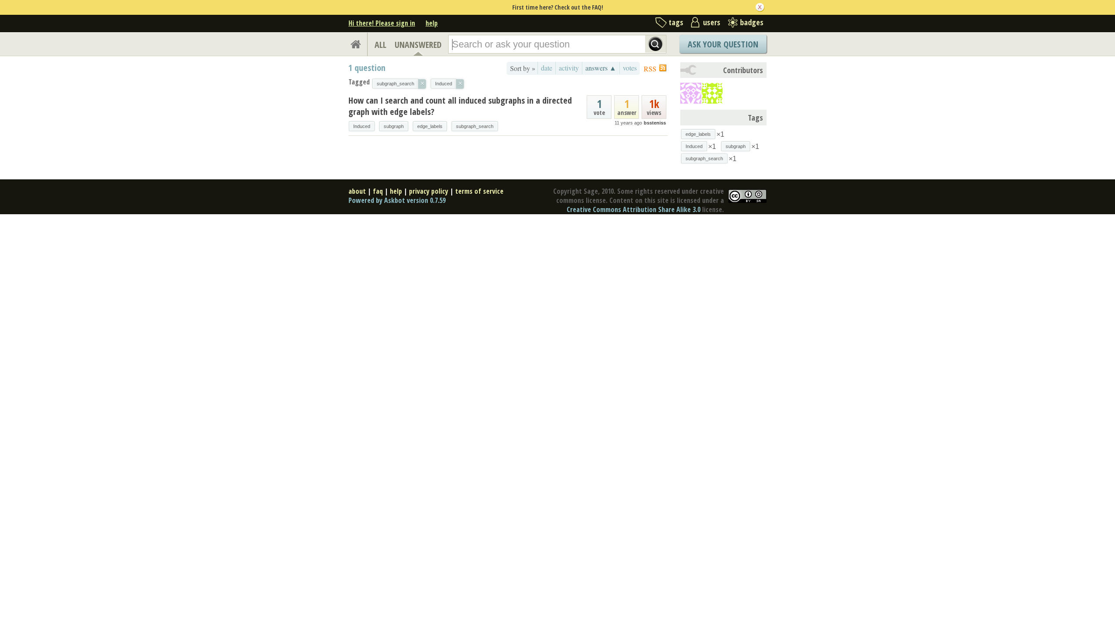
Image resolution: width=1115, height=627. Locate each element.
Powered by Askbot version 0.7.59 (397, 200)
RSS (650, 68)
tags (676, 22)
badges (752, 22)
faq (378, 191)
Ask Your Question (723, 44)
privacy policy (428, 191)
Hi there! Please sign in (381, 23)
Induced (361, 126)
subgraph (394, 126)
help (432, 23)
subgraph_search (474, 126)
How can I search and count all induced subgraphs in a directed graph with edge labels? (460, 106)
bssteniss (655, 122)
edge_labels (430, 126)
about (357, 191)
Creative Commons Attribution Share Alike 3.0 (633, 209)
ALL (380, 45)
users (711, 22)
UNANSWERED (418, 45)
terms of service (479, 191)
